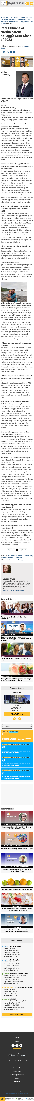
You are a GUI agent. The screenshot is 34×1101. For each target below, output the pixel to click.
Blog (7, 18)
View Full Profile (17, 714)
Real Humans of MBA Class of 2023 (14, 20)
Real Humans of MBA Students (21, 18)
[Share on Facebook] (11, 52)
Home (3, 18)
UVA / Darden (27, 1098)
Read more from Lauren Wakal (13, 590)
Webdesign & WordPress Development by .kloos (17, 1093)
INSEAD (16, 1098)
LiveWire (2, 1099)
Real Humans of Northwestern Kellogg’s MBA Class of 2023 (17, 21)
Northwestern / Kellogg (15, 560)
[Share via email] (14, 52)
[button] (14, 719)
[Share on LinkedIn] (4, 52)
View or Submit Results (17, 1014)
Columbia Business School (6, 1098)
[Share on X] (8, 52)
